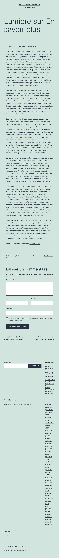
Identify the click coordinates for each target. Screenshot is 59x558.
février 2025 (49, 446)
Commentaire (11, 280)
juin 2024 (48, 472)
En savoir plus (31, 46)
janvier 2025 (49, 449)
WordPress (22, 550)
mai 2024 (48, 475)
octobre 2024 (49, 462)
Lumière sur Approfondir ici (50, 373)
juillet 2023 (48, 509)
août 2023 (48, 506)
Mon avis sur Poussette (49, 384)
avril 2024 (48, 477)
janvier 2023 (49, 524)
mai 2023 (48, 514)
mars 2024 (48, 480)
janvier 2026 (49, 410)
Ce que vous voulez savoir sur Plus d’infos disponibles (50, 378)
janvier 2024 (49, 485)
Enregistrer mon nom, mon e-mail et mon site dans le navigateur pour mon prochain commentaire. (30, 319)
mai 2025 (48, 438)
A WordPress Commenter (12, 404)
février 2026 (49, 407)
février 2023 (49, 522)
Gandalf (10, 258)
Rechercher (8, 362)
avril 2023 (48, 517)
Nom (8, 299)
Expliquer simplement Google (49, 368)
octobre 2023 (49, 498)
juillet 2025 (48, 433)
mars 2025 (48, 443)
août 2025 (48, 430)
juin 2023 (48, 511)
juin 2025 (48, 436)
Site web (9, 308)
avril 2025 (48, 441)
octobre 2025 (49, 423)
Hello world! (27, 404)
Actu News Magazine (29, 4)
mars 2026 (48, 404)
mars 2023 (48, 519)
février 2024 (49, 483)
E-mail (33, 299)
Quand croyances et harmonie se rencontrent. (49, 390)
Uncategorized (48, 256)
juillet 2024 (48, 470)
